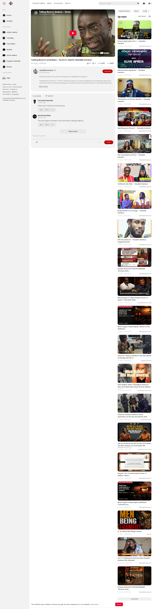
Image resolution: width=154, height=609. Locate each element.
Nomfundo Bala (44, 115)
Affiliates (14, 92)
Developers (7, 92)
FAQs (14, 84)
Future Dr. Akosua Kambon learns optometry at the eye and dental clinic (132, 416)
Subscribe (107, 71)
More (67, 3)
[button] (150, 3)
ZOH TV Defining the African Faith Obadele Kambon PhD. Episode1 (134, 559)
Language (15, 94)
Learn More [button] (95, 604)
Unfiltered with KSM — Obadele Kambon (133, 184)
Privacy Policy (17, 87)
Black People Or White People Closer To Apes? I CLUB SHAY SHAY (133, 299)
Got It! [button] (119, 604)
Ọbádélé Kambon (46, 70)
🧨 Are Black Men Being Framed (130, 531)
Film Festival (7, 94)
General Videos (38, 3)
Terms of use (7, 87)
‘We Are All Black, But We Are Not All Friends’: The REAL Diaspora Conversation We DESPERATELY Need (134, 445)
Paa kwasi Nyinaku (45, 100)
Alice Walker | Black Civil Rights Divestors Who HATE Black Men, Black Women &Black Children (134, 387)
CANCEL (99, 142)
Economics (58, 3)
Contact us (13, 89)
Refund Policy (7, 84)
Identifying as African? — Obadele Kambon (134, 128)
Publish (109, 142)
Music (49, 3)
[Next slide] (148, 11)
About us (6, 89)
